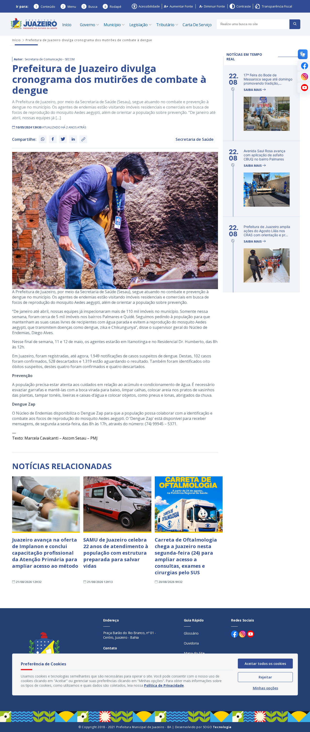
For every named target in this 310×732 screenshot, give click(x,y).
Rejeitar (265, 677)
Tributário (165, 24)
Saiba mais (253, 90)
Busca (90, 6)
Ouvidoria (191, 643)
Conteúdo (45, 6)
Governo (87, 24)
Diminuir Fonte (214, 6)
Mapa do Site (194, 653)
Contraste (243, 6)
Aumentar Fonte (181, 6)
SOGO (217, 727)
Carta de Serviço (197, 24)
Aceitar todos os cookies (265, 663)
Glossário (191, 633)
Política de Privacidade (164, 685)
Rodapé (112, 6)
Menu (69, 6)
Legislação (138, 24)
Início (66, 24)
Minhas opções (265, 688)
